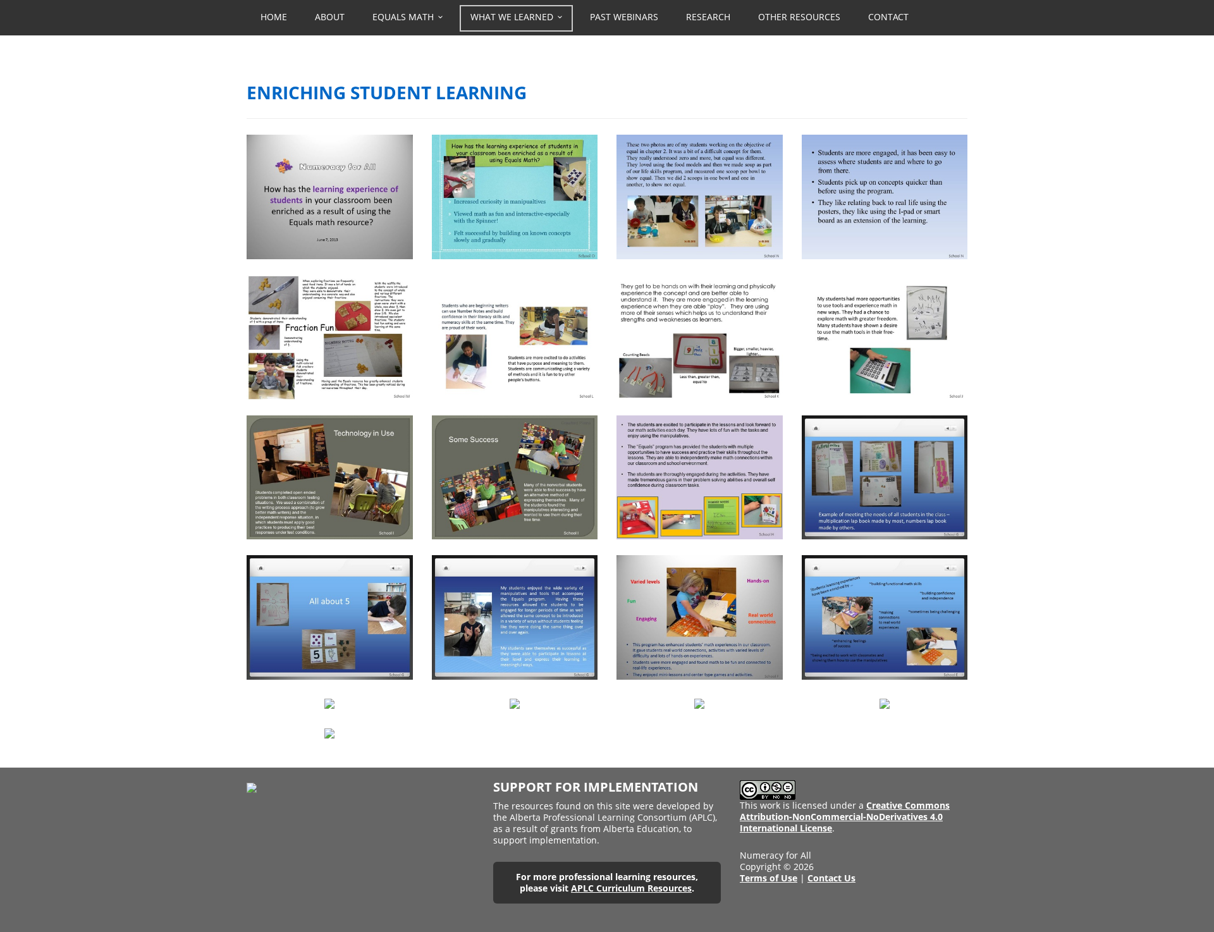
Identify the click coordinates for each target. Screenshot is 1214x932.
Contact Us (831, 878)
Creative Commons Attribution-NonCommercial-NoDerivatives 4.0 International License (845, 816)
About (330, 17)
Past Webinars (624, 17)
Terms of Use (768, 878)
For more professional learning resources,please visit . (607, 882)
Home (274, 17)
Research (708, 17)
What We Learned (511, 17)
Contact (888, 17)
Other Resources (799, 17)
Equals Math (403, 17)
